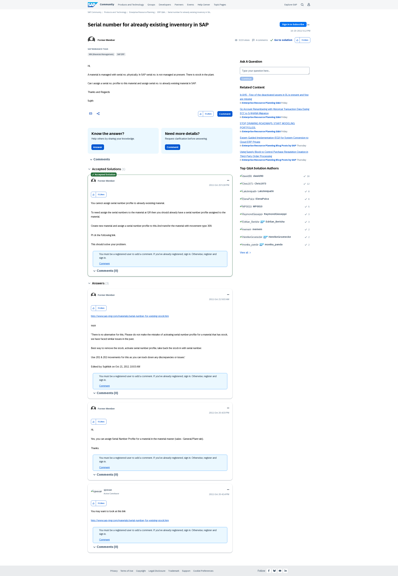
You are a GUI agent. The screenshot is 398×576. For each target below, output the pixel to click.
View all (244, 252)
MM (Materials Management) (101, 54)
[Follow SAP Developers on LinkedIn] (285, 570)
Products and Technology (131, 4)
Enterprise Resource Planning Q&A (261, 103)
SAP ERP (120, 54)
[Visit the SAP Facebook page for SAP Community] (269, 570)
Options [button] (308, 25)
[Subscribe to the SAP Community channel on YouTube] (280, 570)
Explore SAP (291, 4)
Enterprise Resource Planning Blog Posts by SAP (269, 145)
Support (186, 571)
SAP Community (94, 12)
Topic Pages (220, 4)
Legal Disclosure (157, 571)
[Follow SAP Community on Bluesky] (274, 570)
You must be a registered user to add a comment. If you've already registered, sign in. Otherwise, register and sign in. (158, 256)
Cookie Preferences (203, 571)
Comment (225, 114)
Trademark (173, 571)
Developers (165, 4)
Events (190, 4)
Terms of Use (126, 571)
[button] (297, 40)
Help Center (204, 4)
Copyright (141, 571)
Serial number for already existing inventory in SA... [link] (189, 12)
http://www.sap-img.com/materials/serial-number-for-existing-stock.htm (130, 316)
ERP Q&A (161, 12)
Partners (179, 4)
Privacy (114, 571)
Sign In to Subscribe (293, 24)
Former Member (106, 40)
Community (107, 4)
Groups (151, 4)
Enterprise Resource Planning (142, 12)
